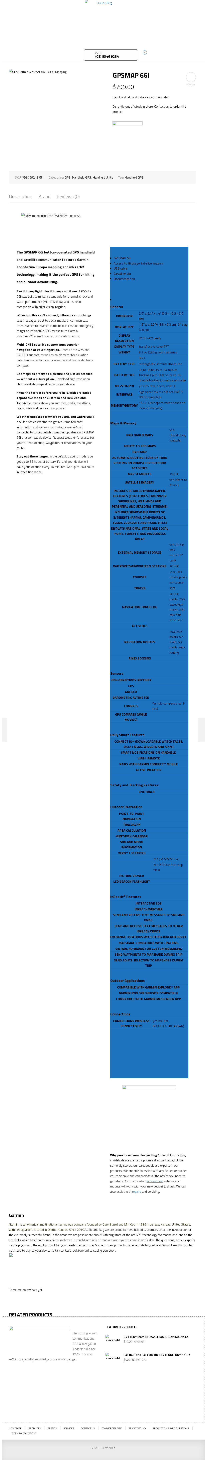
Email (151, 1387)
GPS (67, 177)
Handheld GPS (81, 177)
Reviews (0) (68, 196)
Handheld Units (103, 177)
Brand (44, 196)
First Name (113, 1390)
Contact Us (88, 1428)
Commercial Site (111, 1428)
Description (20, 196)
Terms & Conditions (24, 1433)
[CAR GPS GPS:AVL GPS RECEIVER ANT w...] (3, 730)
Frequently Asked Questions (171, 1428)
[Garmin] (128, 136)
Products (34, 1428)
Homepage (15, 1428)
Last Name (134, 1390)
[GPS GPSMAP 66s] (201, 730)
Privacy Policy (137, 1428)
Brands (52, 1428)
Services (68, 1428)
